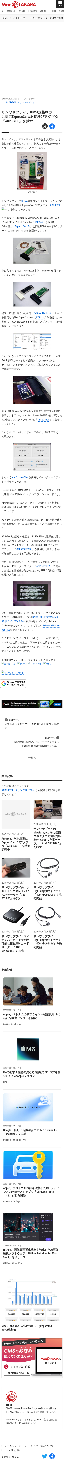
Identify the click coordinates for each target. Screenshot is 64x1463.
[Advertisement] (32, 56)
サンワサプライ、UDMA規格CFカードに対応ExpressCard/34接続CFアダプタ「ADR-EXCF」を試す (30, 116)
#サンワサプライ (26, 102)
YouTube (44, 11)
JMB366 (39, 222)
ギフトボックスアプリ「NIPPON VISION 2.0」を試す (32, 724)
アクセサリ (19, 18)
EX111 (39, 317)
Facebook (10, 11)
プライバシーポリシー (16, 1445)
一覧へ (32, 757)
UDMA (24, 201)
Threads (21, 11)
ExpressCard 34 (22, 226)
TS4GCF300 (43, 419)
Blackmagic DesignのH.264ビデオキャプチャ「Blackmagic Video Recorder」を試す (36, 741)
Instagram (32, 11)
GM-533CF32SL (24, 549)
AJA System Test (20, 477)
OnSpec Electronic (43, 313)
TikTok (53, 11)
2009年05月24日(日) (11, 98)
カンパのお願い (12, 1450)
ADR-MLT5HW (43, 566)
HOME (5, 18)
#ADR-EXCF (11, 102)
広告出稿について (44, 1445)
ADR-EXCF (55, 205)
